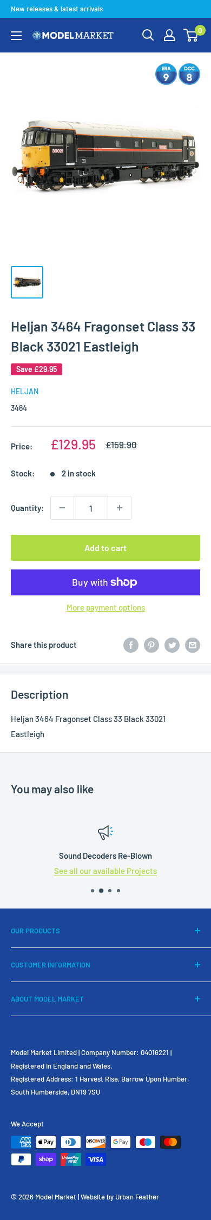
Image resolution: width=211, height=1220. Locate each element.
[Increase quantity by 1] (119, 507)
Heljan (24, 391)
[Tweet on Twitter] (172, 644)
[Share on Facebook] (131, 644)
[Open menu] (16, 35)
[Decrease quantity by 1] (62, 507)
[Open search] (148, 35)
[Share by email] (192, 644)
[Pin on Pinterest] (151, 644)
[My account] (169, 35)
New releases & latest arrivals (57, 8)
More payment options (106, 607)
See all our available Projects (105, 871)
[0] (191, 35)
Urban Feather (137, 1196)
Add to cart (105, 547)
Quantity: (27, 508)
